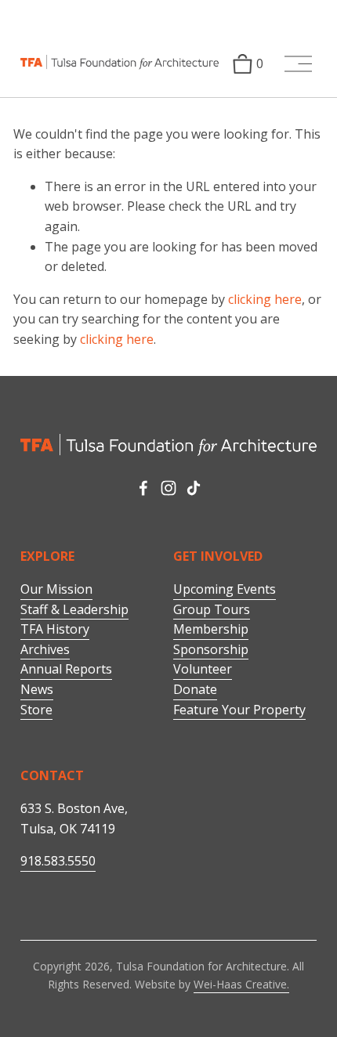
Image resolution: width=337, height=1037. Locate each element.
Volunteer (202, 668)
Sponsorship (210, 649)
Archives (45, 649)
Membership (210, 629)
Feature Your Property (239, 709)
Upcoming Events (224, 589)
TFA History (54, 629)
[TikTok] (193, 488)
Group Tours (211, 609)
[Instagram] (168, 488)
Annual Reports (66, 668)
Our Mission (56, 589)
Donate (195, 689)
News (36, 689)
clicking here (265, 299)
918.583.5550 (58, 860)
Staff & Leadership (74, 609)
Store (36, 709)
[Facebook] (143, 488)
